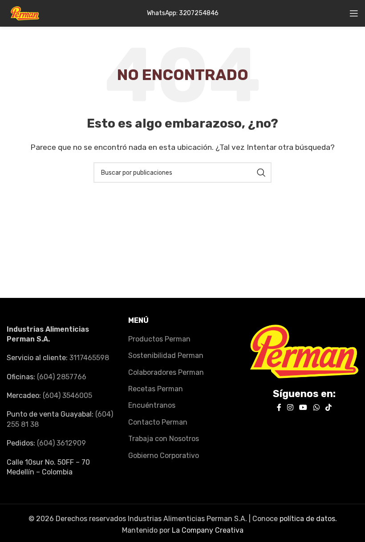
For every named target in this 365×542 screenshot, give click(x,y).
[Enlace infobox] (183, 13)
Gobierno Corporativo (163, 455)
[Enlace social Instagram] (290, 407)
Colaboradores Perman (166, 372)
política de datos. (308, 518)
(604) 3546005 (67, 395)
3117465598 (89, 357)
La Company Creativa (207, 530)
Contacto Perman (157, 422)
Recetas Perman (155, 389)
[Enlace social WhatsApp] (316, 407)
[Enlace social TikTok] (328, 407)
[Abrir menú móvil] (354, 13)
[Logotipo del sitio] (25, 12)
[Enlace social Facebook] (279, 407)
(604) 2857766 (61, 377)
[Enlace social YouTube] (303, 407)
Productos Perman (159, 339)
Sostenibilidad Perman (165, 355)
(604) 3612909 (61, 443)
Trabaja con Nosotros (163, 438)
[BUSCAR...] (261, 172)
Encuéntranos (151, 405)
